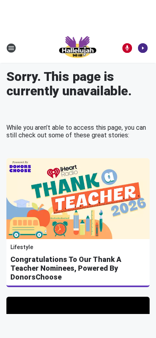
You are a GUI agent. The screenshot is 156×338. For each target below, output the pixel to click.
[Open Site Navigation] (11, 48)
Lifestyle (21, 247)
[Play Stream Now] (143, 48)
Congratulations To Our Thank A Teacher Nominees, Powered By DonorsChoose (65, 268)
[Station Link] (78, 48)
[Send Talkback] (127, 48)
